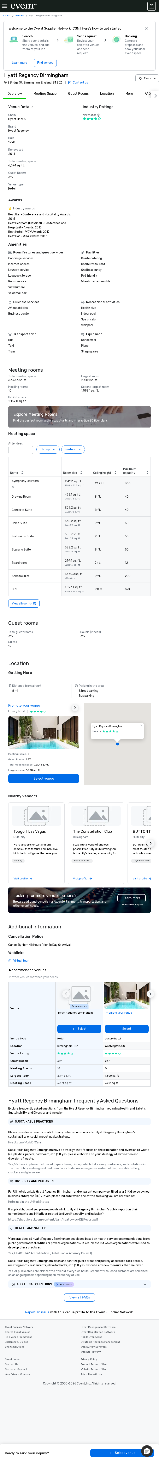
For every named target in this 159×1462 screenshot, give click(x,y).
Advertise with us (91, 1374)
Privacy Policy (89, 1359)
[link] (36, 816)
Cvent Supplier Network (19, 1327)
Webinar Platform (91, 1351)
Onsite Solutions (14, 1346)
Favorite (149, 78)
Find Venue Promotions (18, 1336)
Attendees (15, 443)
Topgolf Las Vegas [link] (29, 831)
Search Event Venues (17, 1332)
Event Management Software (98, 1327)
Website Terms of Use (94, 1369)
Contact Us (11, 1364)
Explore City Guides (16, 1341)
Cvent (6, 15)
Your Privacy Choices (17, 1374)
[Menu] (4, 6)
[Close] (146, 28)
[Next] (155, 95)
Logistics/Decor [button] (142, 860)
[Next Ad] (75, 708)
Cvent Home (12, 1359)
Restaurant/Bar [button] (82, 860)
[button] (28, 449)
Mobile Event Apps (91, 1336)
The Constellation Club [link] (92, 831)
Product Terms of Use (94, 1364)
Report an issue (37, 1312)
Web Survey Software (94, 1346)
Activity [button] (18, 860)
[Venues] (151, 6)
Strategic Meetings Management (100, 1341)
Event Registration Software (98, 1332)
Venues (19, 15)
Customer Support (16, 1369)
